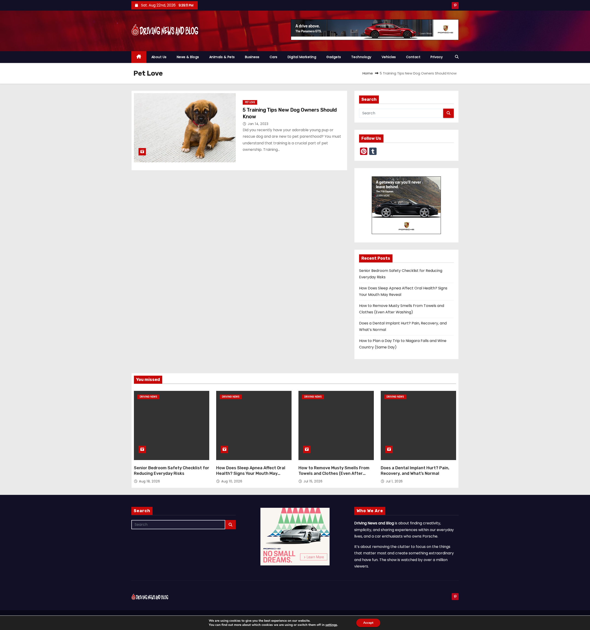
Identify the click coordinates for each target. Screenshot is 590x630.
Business (252, 57)
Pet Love (250, 102)
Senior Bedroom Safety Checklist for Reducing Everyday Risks (171, 470)
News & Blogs (188, 57)
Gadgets (333, 57)
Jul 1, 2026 (394, 481)
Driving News (148, 396)
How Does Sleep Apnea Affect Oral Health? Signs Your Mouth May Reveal (250, 473)
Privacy (437, 57)
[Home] (138, 57)
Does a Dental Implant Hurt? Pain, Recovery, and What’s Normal (415, 470)
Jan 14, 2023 (258, 124)
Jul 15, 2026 (313, 481)
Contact (413, 57)
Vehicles (389, 57)
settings (331, 625)
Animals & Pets (222, 57)
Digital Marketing (302, 57)
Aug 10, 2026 (231, 481)
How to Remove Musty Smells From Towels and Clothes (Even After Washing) (333, 473)
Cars (273, 57)
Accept (368, 623)
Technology (361, 57)
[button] (457, 56)
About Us (159, 57)
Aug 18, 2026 (149, 481)
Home (368, 73)
